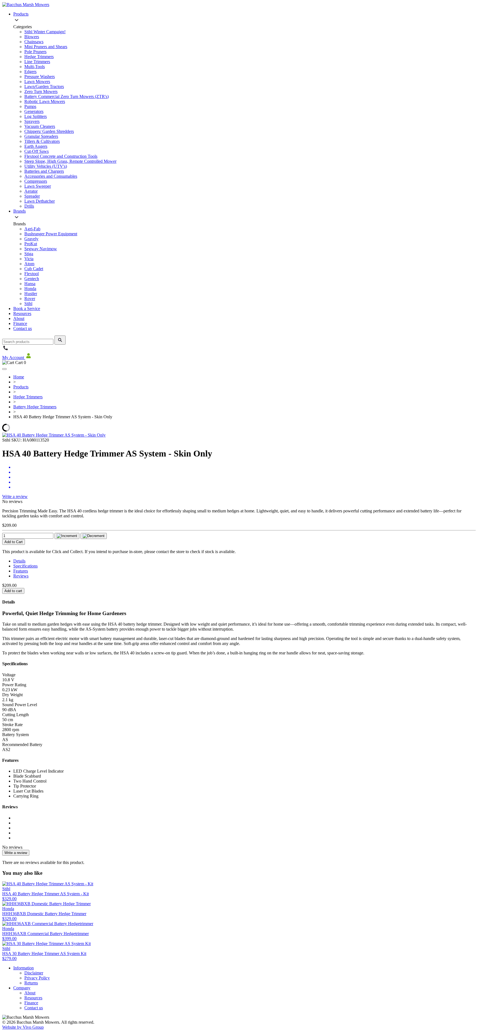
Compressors (35, 181)
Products (20, 14)
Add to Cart (13, 542)
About (18, 318)
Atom (29, 263)
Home (18, 377)
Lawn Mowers (37, 81)
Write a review (15, 496)
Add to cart (13, 591)
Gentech (31, 278)
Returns (31, 983)
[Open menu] (4, 369)
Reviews (20, 576)
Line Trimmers (37, 61)
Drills (29, 206)
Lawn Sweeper (37, 186)
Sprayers (32, 121)
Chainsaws (33, 41)
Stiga (28, 253)
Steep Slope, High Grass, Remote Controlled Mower (70, 161)
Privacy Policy (37, 978)
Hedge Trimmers (39, 56)
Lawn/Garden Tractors (44, 86)
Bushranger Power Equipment (50, 233)
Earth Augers (35, 146)
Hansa (29, 283)
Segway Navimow (40, 248)
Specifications (25, 566)
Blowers (31, 36)
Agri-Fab (32, 228)
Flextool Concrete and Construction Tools (60, 156)
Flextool (31, 273)
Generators (33, 111)
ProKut (30, 243)
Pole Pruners (35, 51)
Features (20, 571)
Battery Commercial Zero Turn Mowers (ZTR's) (66, 96)
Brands (19, 211)
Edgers (30, 71)
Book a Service (26, 308)
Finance (20, 323)
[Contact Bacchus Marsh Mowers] (5, 349)
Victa (28, 258)
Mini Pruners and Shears (45, 46)
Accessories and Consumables (50, 176)
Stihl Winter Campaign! (45, 31)
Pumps (30, 106)
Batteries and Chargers (44, 171)
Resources (22, 313)
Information (23, 968)
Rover (29, 298)
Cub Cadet (33, 268)
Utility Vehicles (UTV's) (45, 166)
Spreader (32, 196)
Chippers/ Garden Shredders (49, 131)
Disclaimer (33, 973)
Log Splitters (35, 116)
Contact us (22, 328)
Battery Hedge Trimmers (34, 406)
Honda (30, 288)
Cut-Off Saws (36, 151)
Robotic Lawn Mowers (44, 101)
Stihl (28, 303)
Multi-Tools (34, 66)
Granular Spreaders (41, 136)
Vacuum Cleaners (39, 126)
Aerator (31, 191)
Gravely (31, 238)
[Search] (60, 340)
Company (21, 987)
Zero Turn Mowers (41, 91)
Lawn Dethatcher (39, 201)
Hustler (30, 293)
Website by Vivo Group (23, 1027)
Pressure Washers (39, 76)
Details (19, 561)
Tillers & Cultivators (42, 141)
